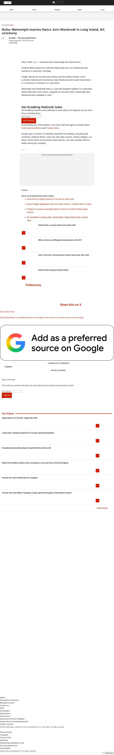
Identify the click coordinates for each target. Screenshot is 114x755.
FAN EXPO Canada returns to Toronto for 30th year (50, 199)
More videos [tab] (48, 196)
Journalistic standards (58, 363)
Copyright (4, 735)
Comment (8, 367)
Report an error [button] (58, 370)
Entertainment (8, 25)
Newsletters (5, 711)
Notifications (5, 713)
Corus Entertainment (8, 746)
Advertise (4, 740)
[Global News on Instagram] (17, 677)
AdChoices (109, 753)
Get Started (28, 121)
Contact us (4, 705)
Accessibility (5, 748)
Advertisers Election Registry (12, 719)
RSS (2, 708)
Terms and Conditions (31, 128)
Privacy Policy (52, 128)
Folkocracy (33, 285)
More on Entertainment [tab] (31, 196)
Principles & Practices (9, 700)
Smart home (5, 716)
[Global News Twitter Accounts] (51, 660)
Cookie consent (6, 724)
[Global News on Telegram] (17, 695)
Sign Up (7, 395)
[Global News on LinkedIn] (51, 677)
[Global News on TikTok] (84, 677)
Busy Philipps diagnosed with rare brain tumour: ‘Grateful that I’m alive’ (59, 204)
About (2, 697)
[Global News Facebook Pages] (17, 660)
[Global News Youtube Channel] (84, 660)
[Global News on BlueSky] (50, 695)
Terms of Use (5, 738)
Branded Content (7, 703)
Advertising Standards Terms (12, 743)
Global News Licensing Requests (14, 721)
